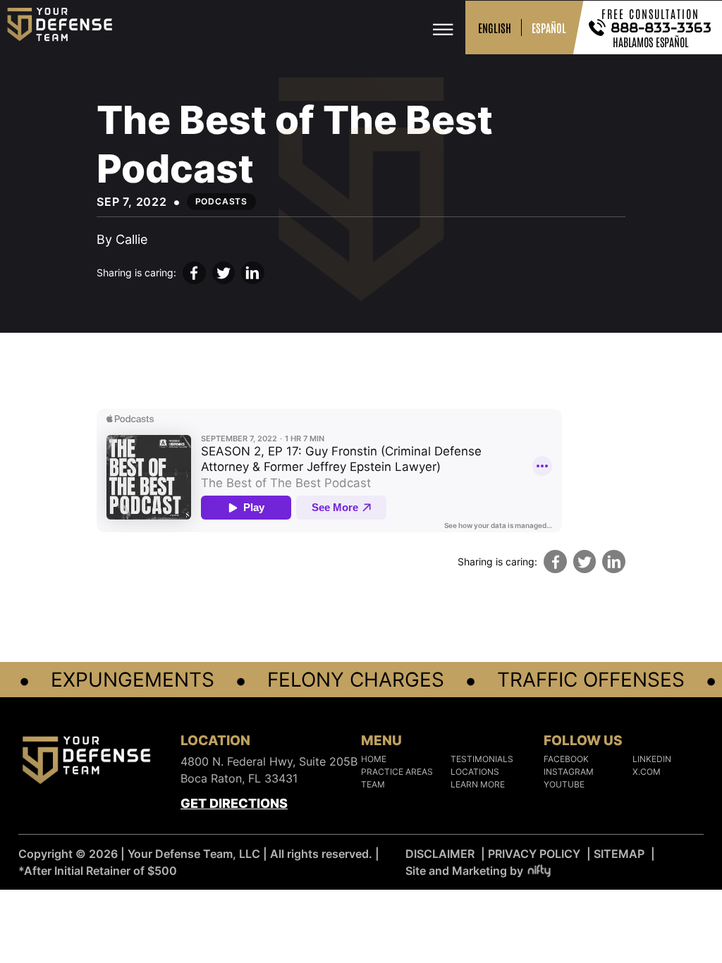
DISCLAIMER (440, 854)
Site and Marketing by (464, 871)
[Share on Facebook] (194, 273)
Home (373, 759)
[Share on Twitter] (223, 273)
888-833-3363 (661, 27)
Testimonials (482, 759)
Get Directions (234, 803)
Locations (475, 771)
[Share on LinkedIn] (252, 273)
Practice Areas (397, 771)
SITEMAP (619, 854)
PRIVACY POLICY (534, 854)
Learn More (478, 784)
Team (373, 784)
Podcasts (221, 201)
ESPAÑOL (549, 27)
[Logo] (86, 763)
